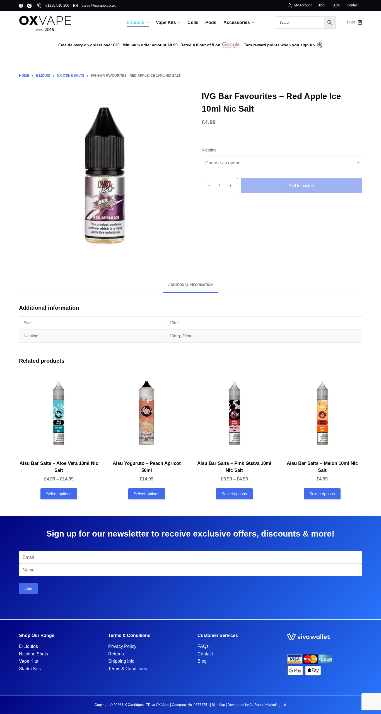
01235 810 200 (57, 5)
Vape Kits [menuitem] (166, 22)
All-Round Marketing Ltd (267, 705)
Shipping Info (121, 661)
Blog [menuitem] (321, 5)
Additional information (190, 285)
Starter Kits (30, 668)
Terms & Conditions (127, 668)
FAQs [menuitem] (336, 5)
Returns (116, 654)
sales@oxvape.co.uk (99, 5)
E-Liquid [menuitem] (135, 22)
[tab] (190, 285)
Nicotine (209, 150)
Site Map (218, 705)
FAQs (203, 646)
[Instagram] (29, 6)
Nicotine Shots (33, 654)
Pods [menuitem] (210, 22)
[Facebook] (21, 6)
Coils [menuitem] (192, 22)
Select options (59, 493)
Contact (205, 654)
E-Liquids (28, 646)
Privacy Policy (122, 646)
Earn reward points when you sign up (279, 45)
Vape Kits (28, 661)
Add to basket (301, 185)
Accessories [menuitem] (236, 22)
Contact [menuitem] (352, 5)
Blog (202, 661)
